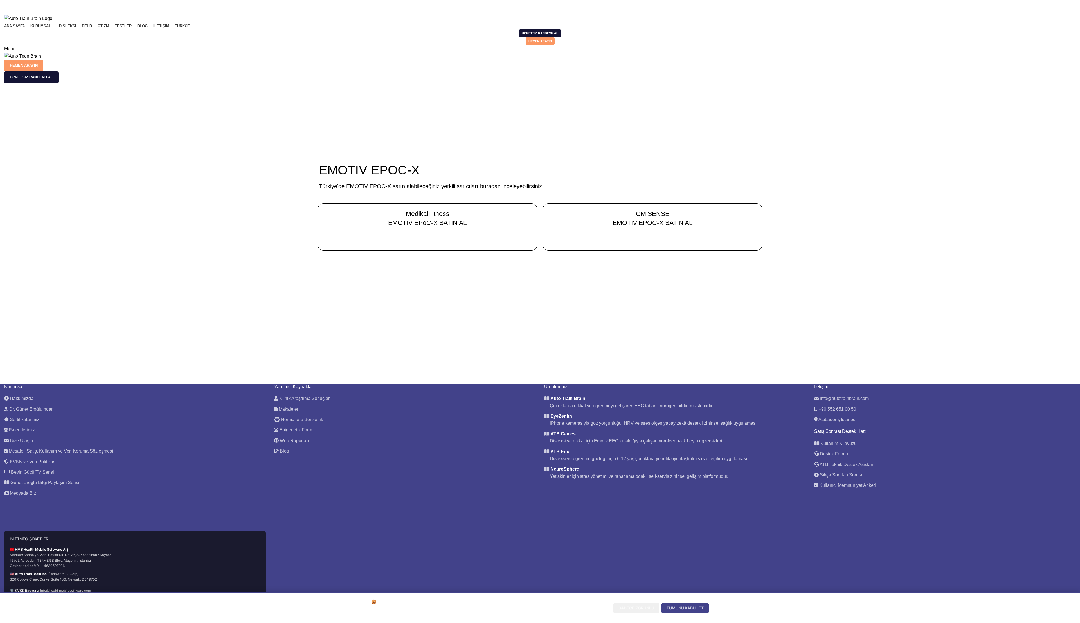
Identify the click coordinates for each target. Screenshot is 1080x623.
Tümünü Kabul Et (685, 608)
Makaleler (288, 409)
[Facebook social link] (7, 3)
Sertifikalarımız (24, 419)
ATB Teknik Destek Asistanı (846, 464)
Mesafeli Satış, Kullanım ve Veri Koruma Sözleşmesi (60, 451)
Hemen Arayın (540, 41)
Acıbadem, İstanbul (837, 419)
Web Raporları (294, 440)
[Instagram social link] (20, 3)
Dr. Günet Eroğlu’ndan (31, 409)
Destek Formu (833, 453)
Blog (284, 451)
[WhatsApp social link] (33, 3)
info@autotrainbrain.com (844, 398)
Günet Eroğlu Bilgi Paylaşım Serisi (44, 482)
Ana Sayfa (530, 117)
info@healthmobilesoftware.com (65, 590)
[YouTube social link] (27, 3)
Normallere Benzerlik (301, 419)
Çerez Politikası (471, 614)
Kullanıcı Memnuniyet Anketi (847, 485)
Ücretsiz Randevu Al (540, 33)
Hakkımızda (21, 398)
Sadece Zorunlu (636, 608)
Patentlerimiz (21, 430)
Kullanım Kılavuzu (838, 443)
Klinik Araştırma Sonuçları (304, 398)
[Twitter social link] (14, 3)
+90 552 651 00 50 (837, 409)
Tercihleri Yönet (587, 608)
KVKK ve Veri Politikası (33, 461)
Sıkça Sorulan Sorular (841, 475)
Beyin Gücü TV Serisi (32, 472)
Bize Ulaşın (21, 440)
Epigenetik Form (295, 430)
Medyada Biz (22, 493)
